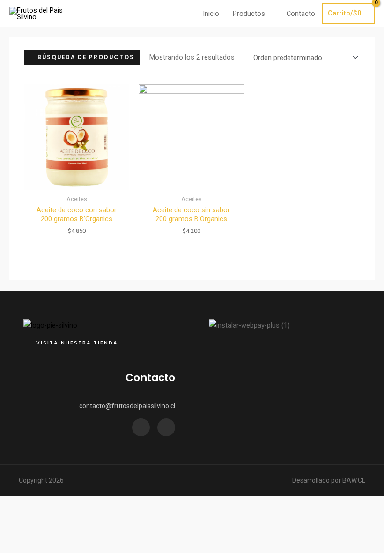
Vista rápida (77, 182)
